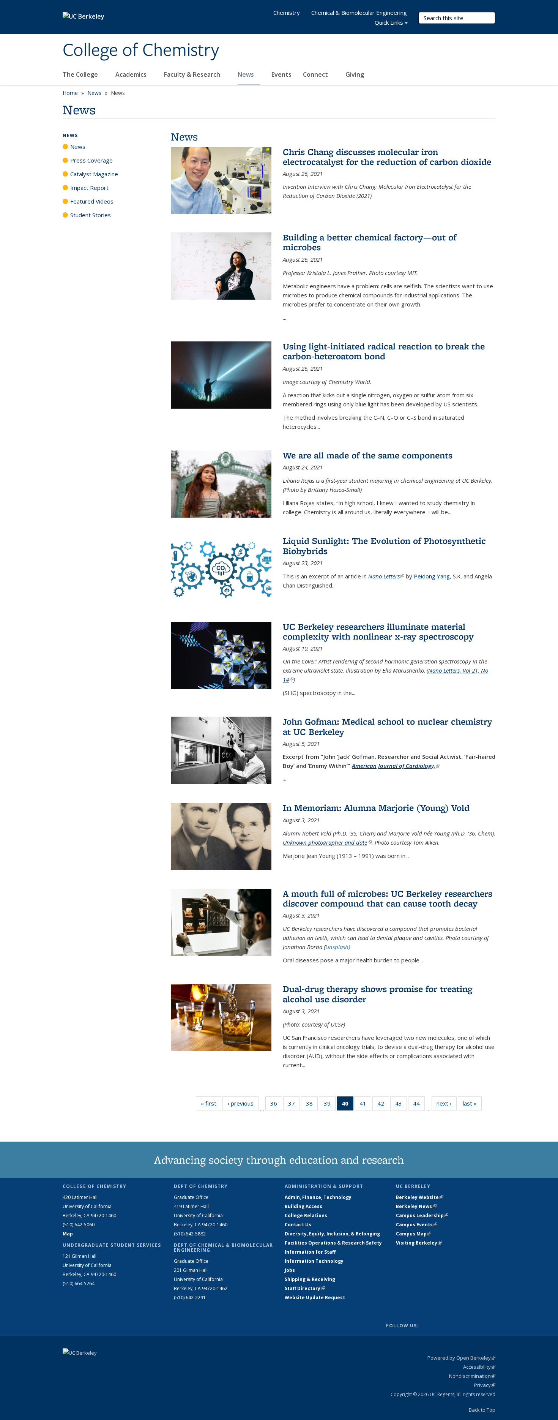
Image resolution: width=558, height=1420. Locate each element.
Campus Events (416, 1224)
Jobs (290, 1270)
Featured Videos (91, 201)
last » (472, 1103)
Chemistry (286, 12)
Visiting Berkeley (419, 1243)
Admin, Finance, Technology (318, 1197)
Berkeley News (416, 1206)
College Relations (306, 1215)
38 (312, 1104)
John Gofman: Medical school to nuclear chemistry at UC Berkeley (387, 726)
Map (68, 1233)
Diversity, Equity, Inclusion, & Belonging (332, 1233)
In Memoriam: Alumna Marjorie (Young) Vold (376, 807)
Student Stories (90, 215)
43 (401, 1104)
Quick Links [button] (389, 22)
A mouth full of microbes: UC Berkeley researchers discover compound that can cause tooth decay (387, 898)
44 (419, 1104)
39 (330, 1104)
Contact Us (298, 1224)
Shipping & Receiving (310, 1279)
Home (70, 92)
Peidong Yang (432, 576)
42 (383, 1104)
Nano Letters (386, 576)
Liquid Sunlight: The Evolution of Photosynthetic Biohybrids (384, 545)
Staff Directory (305, 1288)
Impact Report (89, 187)
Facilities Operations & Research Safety (333, 1243)
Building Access (303, 1206)
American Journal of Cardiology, (396, 765)
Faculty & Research (193, 74)
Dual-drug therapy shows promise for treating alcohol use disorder (377, 994)
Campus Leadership (422, 1215)
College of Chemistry (141, 50)
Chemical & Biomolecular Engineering (359, 12)
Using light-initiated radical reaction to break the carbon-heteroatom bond (384, 351)
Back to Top (482, 1409)
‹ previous (243, 1103)
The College (81, 74)
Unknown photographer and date (327, 842)
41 (365, 1104)
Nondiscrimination (472, 1376)
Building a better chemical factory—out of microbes (369, 242)
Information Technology (314, 1261)
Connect (316, 74)
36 (276, 1104)
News (246, 74)
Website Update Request (315, 1297)
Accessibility (479, 1366)
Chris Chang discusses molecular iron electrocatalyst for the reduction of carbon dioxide (387, 156)
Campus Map (413, 1233)
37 (294, 1104)
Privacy (484, 1385)
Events (281, 74)
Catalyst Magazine (94, 174)
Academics (131, 74)
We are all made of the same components (367, 455)
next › (447, 1103)
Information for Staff (310, 1252)
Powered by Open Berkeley (461, 1357)
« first (211, 1103)
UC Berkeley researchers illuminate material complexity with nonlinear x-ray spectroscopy (378, 631)
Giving (354, 74)
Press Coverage (91, 160)
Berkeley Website (419, 1197)
